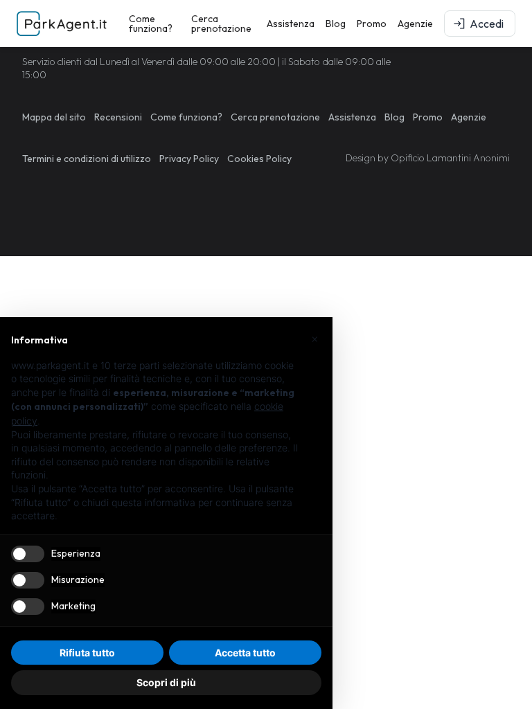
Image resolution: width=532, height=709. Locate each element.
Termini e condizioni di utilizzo (86, 158)
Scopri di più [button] (166, 682)
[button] (314, 339)
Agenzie (415, 23)
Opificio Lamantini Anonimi (450, 158)
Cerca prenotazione (221, 23)
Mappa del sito (54, 117)
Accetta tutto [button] (245, 652)
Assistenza (290, 23)
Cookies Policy (259, 158)
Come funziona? (150, 23)
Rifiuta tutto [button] (87, 652)
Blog (336, 23)
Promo (372, 23)
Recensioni (118, 117)
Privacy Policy (189, 158)
